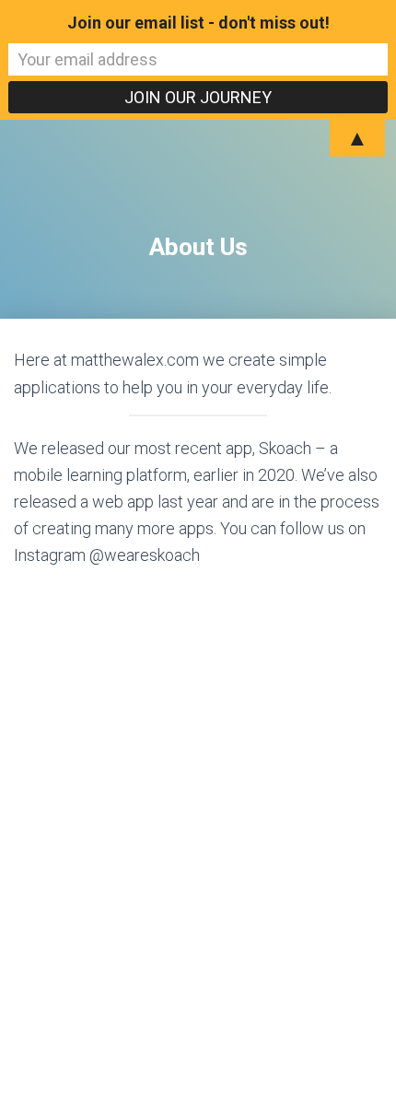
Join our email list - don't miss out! (198, 22)
